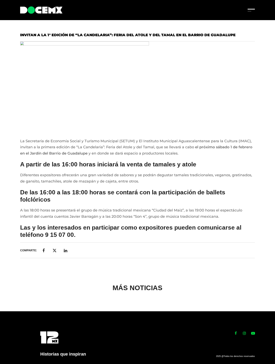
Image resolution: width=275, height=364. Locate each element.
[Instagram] (244, 333)
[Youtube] (253, 333)
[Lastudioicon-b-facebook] (236, 333)
